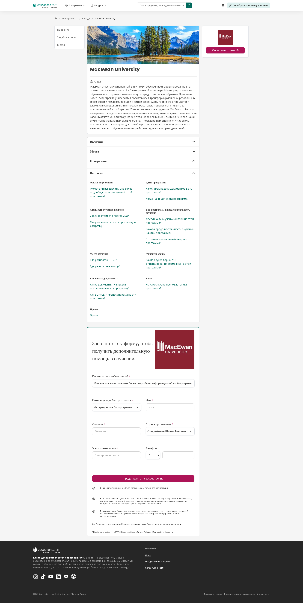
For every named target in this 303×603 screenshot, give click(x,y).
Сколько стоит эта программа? (109, 216)
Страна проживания (159, 424)
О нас (148, 555)
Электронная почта (105, 448)
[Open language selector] (223, 5)
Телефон (152, 448)
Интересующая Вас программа (112, 400)
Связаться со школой (225, 50)
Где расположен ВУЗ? (103, 260)
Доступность (263, 594)
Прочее (94, 315)
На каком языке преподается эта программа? (166, 286)
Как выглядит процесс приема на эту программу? (113, 296)
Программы (75, 5)
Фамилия (98, 424)
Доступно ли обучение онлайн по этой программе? (170, 220)
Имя (149, 400)
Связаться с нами (154, 567)
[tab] (69, 29)
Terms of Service (160, 532)
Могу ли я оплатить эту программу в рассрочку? (113, 224)
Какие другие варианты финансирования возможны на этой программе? (168, 263)
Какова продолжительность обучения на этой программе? (169, 231)
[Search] (189, 5)
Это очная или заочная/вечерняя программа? (166, 241)
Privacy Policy (143, 532)
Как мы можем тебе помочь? (111, 376)
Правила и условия (213, 594)
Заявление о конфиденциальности (164, 524)
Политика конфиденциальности (239, 594)
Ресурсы (99, 5)
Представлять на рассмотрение (143, 478)
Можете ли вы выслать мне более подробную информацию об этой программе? (111, 192)
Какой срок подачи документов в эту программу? (169, 190)
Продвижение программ (158, 561)
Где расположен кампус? (105, 266)
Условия (135, 524)
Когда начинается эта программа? (167, 198)
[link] (105, 18)
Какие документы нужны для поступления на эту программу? (110, 286)
